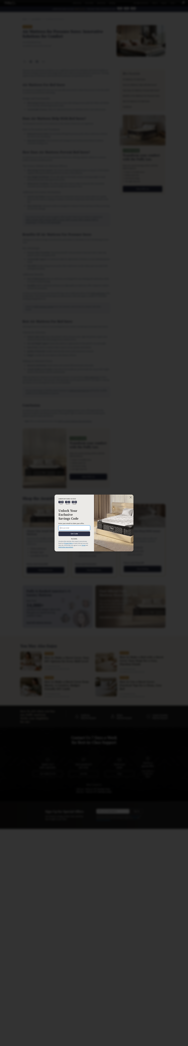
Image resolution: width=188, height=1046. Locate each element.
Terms (83, 545)
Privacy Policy (68, 543)
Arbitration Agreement (65, 547)
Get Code (74, 533)
